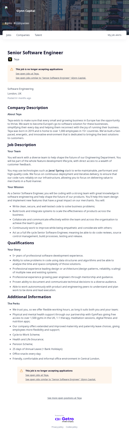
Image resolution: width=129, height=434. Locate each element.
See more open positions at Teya (65, 397)
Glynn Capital (25, 11)
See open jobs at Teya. (27, 73)
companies (23, 35)
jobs (8, 35)
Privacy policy (57, 427)
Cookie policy (71, 427)
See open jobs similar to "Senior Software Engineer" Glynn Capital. (51, 77)
